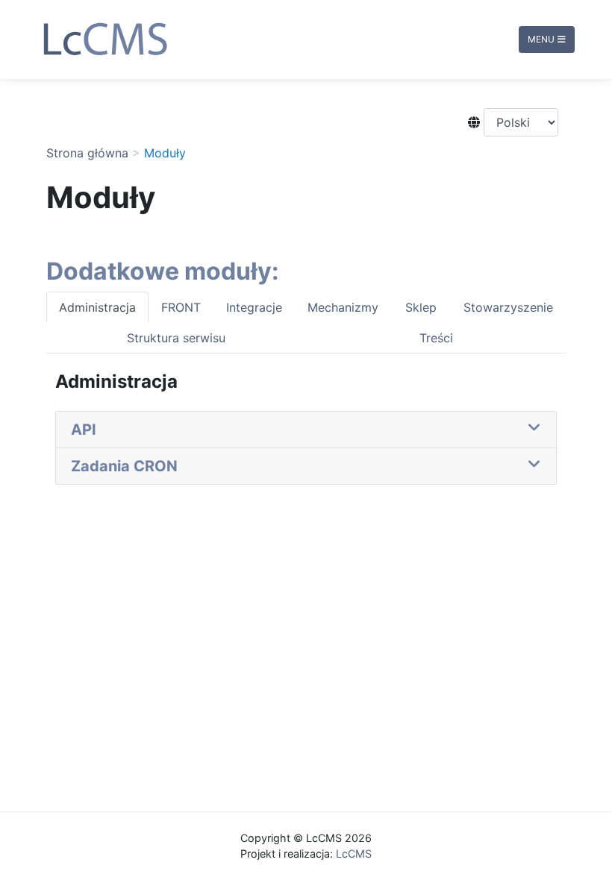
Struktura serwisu (176, 337)
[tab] (306, 430)
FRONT (181, 307)
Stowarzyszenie (508, 307)
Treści (436, 337)
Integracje (254, 307)
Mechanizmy (342, 307)
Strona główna (87, 152)
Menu (541, 39)
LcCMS (354, 853)
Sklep (421, 307)
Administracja (97, 307)
